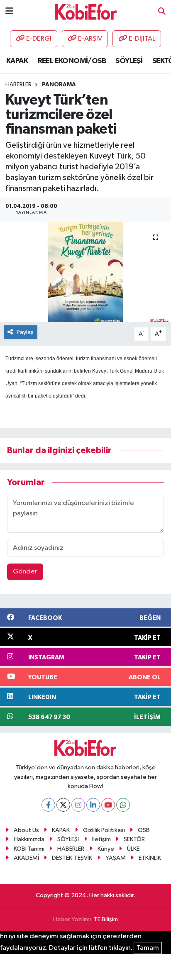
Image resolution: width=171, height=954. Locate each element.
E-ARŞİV (90, 38)
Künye (106, 849)
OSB (144, 830)
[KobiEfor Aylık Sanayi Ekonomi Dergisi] (86, 11)
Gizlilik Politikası (104, 830)
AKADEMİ (26, 858)
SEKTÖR (134, 839)
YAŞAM (115, 858)
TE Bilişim (106, 919)
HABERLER (70, 849)
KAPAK (17, 61)
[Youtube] (108, 805)
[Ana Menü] (9, 11)
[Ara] (162, 11)
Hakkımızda (29, 839)
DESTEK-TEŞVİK (72, 858)
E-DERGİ (38, 38)
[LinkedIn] (93, 805)
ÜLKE (133, 849)
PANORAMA (59, 85)
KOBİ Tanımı (29, 849)
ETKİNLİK (150, 858)
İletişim (101, 839)
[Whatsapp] (123, 805)
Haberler (18, 85)
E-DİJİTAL (142, 38)
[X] (63, 805)
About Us (26, 830)
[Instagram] (78, 805)
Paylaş (25, 332)
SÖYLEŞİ (128, 61)
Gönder (25, 571)
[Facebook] (48, 805)
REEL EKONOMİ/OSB (72, 61)
